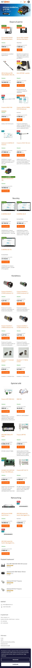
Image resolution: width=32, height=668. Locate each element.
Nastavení (15, 659)
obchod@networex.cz (8, 604)
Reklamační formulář (5, 645)
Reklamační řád (4, 644)
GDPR (2, 640)
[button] (2, 10)
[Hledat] (20, 1)
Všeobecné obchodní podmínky (8, 642)
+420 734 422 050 (6, 607)
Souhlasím (15, 664)
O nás (2, 638)
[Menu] (28, 1)
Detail (19, 49)
